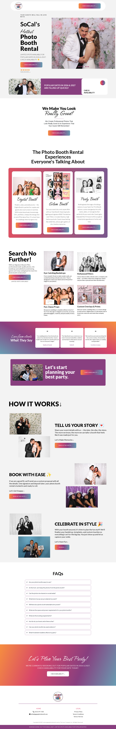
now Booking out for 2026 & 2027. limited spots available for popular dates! (58, 727)
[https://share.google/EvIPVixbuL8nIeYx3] (34, 70)
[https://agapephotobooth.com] (58, 697)
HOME (38, 708)
